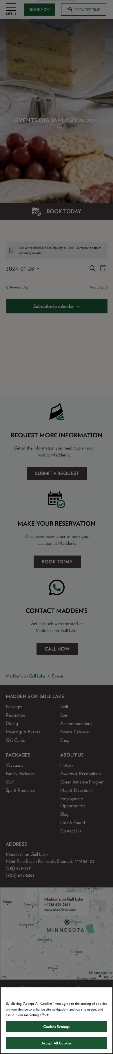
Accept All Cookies (56, 1043)
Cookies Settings (56, 1026)
